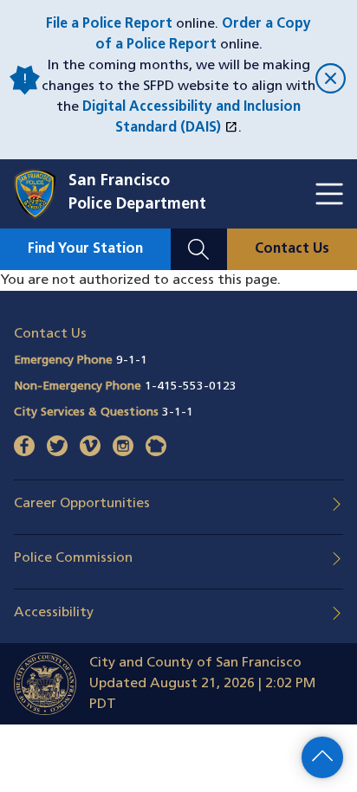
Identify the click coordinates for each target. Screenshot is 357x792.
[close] (329, 80)
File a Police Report (109, 24)
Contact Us (292, 249)
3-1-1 (177, 412)
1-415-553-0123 (191, 386)
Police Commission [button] (73, 558)
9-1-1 (131, 360)
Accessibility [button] (54, 613)
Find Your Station (85, 249)
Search (199, 239)
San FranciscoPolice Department (137, 193)
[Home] (41, 194)
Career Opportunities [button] (82, 504)
